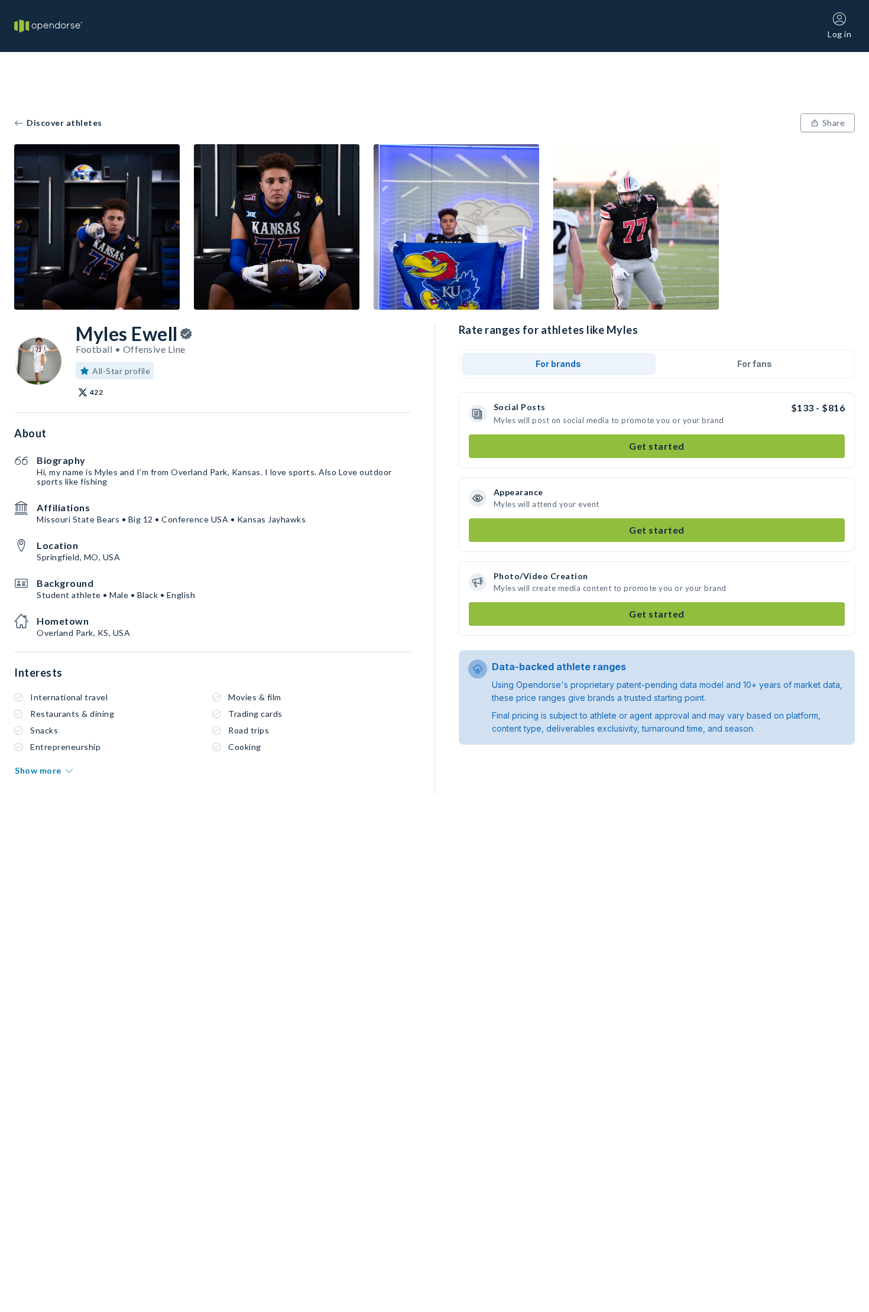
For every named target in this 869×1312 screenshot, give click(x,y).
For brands (558, 364)
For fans (754, 364)
